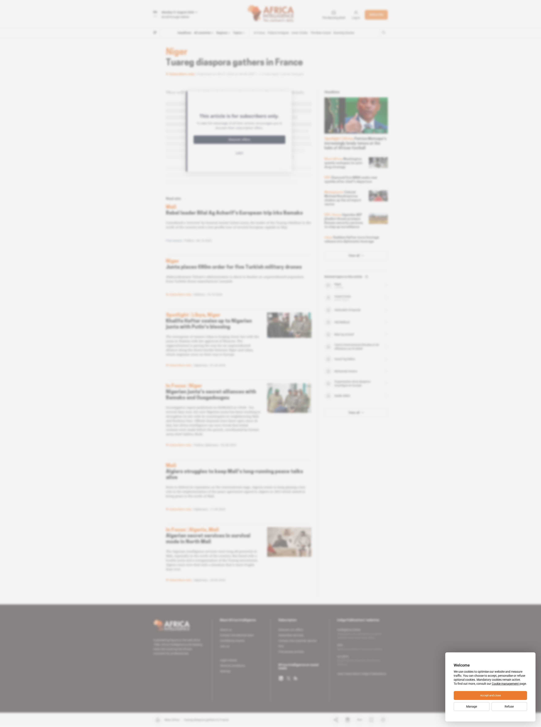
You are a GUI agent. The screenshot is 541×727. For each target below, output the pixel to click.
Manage (471, 706)
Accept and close (490, 695)
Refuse (509, 706)
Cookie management (505, 683)
